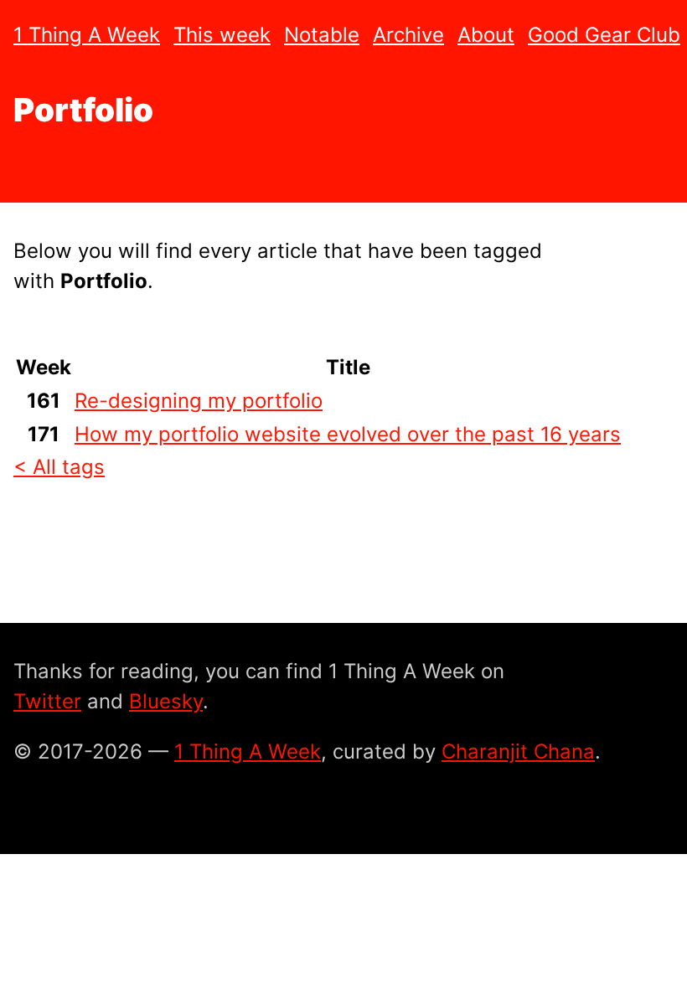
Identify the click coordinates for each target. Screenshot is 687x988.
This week (222, 35)
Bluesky (166, 701)
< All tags (59, 467)
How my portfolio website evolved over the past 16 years (348, 434)
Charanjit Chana (518, 751)
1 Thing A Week (86, 35)
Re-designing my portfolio (199, 401)
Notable (321, 35)
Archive (408, 35)
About (485, 35)
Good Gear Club (604, 35)
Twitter (47, 701)
